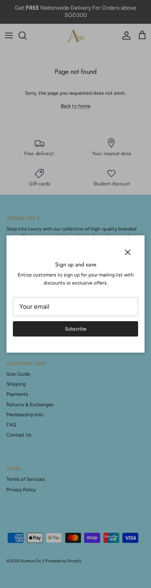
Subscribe (76, 329)
